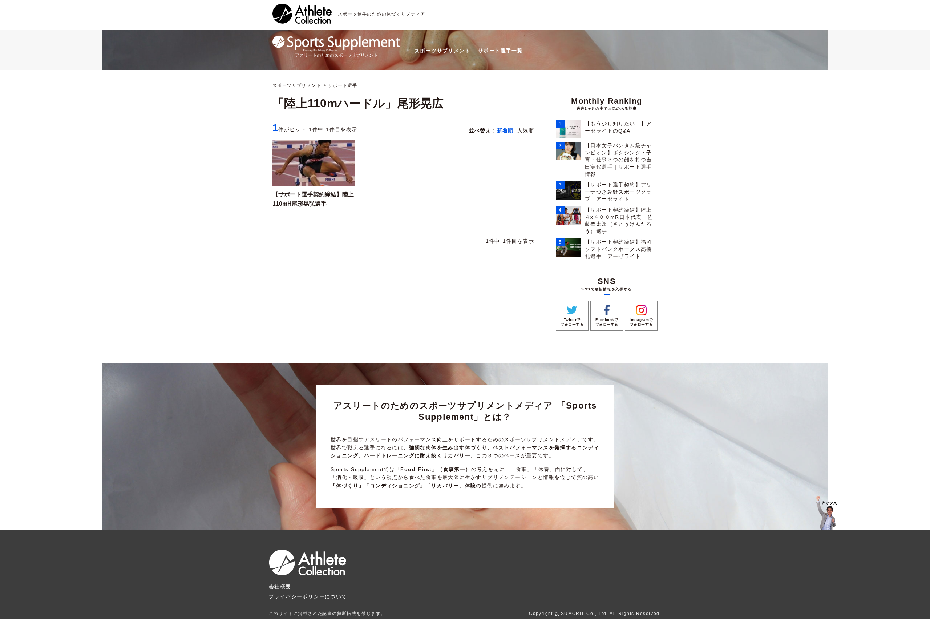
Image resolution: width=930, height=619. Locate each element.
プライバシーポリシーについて (308, 596)
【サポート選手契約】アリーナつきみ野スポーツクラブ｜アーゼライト (618, 192)
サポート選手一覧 (500, 50)
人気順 (525, 130)
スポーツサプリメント (442, 50)
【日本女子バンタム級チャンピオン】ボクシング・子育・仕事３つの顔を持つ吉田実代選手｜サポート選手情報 (618, 159)
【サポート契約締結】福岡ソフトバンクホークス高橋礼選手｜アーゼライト (618, 249)
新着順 (505, 130)
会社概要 (280, 587)
